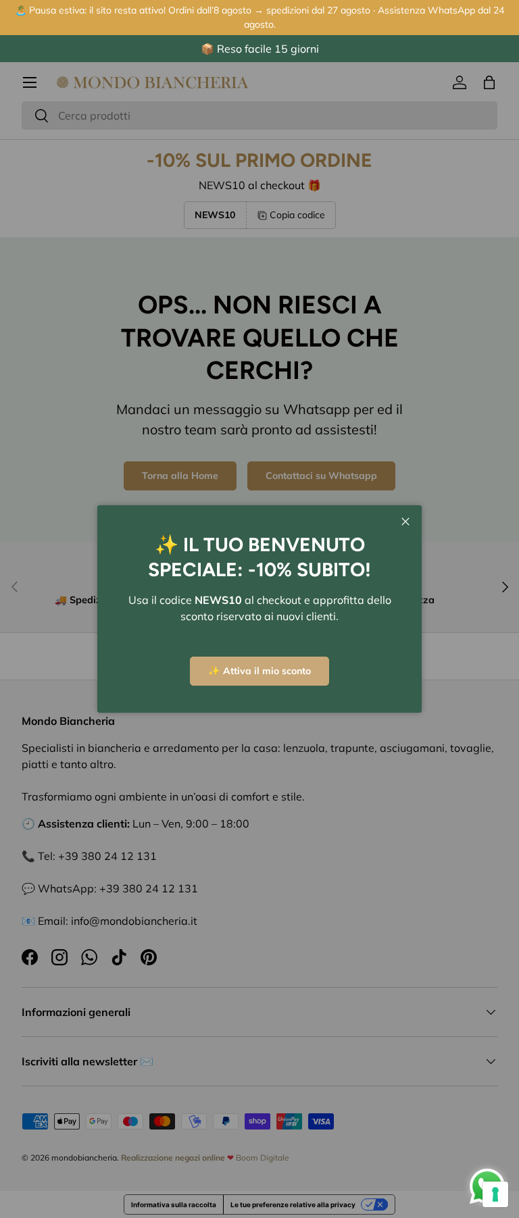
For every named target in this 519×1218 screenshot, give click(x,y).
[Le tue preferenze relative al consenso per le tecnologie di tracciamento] (495, 1194)
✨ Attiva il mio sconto (259, 671)
